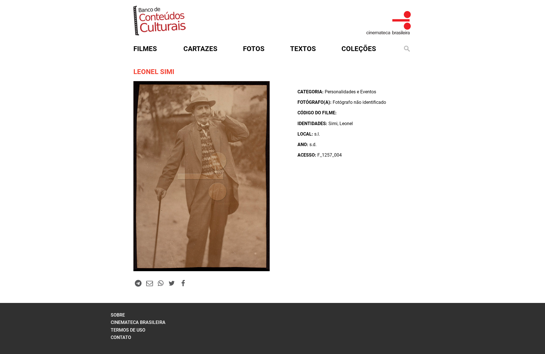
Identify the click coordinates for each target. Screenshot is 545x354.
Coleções (358, 49)
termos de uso (128, 330)
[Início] (159, 33)
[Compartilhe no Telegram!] (138, 283)
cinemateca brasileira (138, 322)
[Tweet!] (172, 283)
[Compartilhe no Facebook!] (183, 283)
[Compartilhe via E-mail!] (149, 283)
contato (121, 337)
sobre (118, 315)
